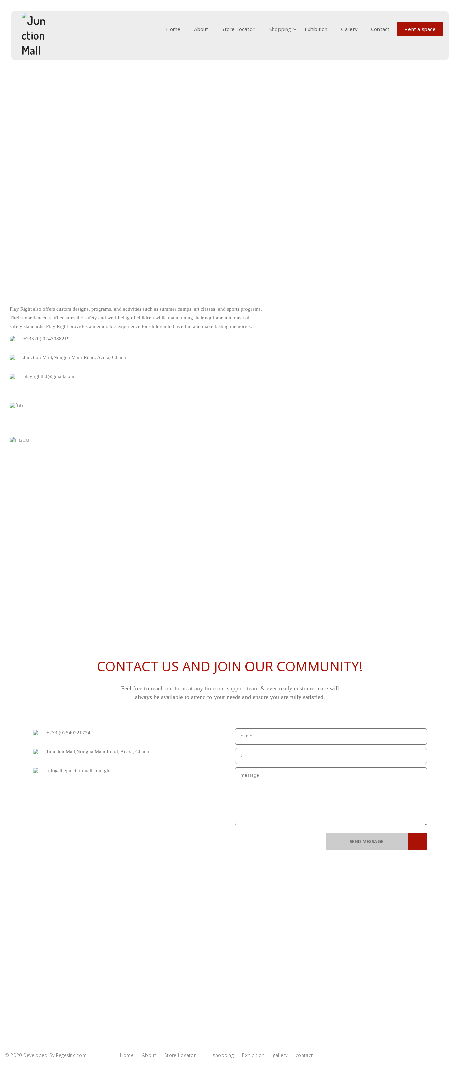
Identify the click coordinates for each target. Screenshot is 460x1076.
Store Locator (238, 29)
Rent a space (419, 29)
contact (380, 29)
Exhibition (316, 29)
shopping (280, 29)
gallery (349, 29)
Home (173, 29)
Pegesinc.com (71, 1055)
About (201, 29)
